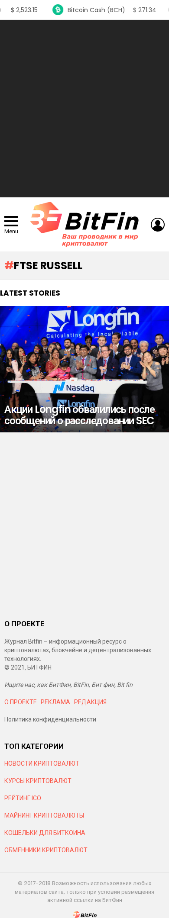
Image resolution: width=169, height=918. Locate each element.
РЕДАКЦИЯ (90, 702)
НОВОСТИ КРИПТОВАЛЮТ (41, 763)
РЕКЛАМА (55, 702)
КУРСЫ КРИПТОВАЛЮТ (38, 780)
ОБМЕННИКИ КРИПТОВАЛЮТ (46, 850)
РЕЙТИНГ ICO (23, 798)
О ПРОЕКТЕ (20, 702)
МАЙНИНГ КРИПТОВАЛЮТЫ (44, 815)
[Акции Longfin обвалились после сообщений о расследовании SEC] (84, 369)
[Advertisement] (84, 108)
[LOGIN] (158, 224)
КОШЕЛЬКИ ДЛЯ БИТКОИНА (44, 832)
